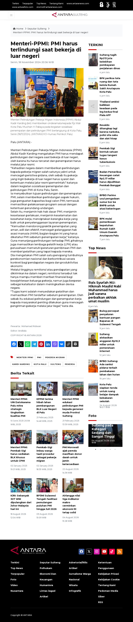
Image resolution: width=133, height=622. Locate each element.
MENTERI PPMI (25, 357)
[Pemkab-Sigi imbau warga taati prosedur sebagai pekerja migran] (47, 436)
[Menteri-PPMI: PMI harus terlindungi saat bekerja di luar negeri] (105, 267)
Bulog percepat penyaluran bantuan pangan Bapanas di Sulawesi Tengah (110, 317)
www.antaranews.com (78, 3)
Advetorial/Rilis (78, 562)
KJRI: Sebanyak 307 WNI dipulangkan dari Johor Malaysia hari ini (21, 502)
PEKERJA (70, 364)
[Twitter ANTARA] (107, 3)
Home (20, 28)
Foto (92, 416)
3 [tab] (105, 449)
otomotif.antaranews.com (49, 7)
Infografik (75, 590)
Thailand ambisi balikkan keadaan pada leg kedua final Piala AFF (109, 108)
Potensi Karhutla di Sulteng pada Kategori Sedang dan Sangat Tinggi (103, 427)
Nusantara (17, 590)
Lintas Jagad (47, 590)
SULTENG (55, 364)
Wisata (73, 585)
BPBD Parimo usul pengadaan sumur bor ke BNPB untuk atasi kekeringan (110, 202)
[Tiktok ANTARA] (108, 5)
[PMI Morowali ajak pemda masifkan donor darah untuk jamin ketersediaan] (73, 436)
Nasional (74, 579)
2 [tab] (100, 449)
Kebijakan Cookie (109, 579)
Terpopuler (27, 3)
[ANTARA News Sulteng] (69, 15)
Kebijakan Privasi (108, 573)
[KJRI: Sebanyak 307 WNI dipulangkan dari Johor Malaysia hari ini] (21, 485)
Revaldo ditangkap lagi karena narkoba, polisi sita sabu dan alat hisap (110, 132)
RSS (100, 602)
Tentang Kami (56, 3)
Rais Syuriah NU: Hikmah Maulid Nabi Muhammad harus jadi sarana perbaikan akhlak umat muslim (104, 292)
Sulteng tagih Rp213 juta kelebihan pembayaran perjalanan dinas (110, 61)
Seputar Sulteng (37, 28)
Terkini (15, 3)
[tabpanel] (105, 435)
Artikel (44, 596)
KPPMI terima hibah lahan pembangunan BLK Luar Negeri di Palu (46, 406)
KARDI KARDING (21, 364)
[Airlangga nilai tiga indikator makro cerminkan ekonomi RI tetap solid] (73, 485)
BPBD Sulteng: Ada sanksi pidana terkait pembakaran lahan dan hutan (110, 368)
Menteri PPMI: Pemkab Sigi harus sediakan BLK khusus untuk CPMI (20, 454)
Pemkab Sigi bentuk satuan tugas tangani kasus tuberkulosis (109, 155)
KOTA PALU (40, 364)
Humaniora (46, 585)
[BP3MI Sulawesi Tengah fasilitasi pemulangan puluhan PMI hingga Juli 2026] (47, 485)
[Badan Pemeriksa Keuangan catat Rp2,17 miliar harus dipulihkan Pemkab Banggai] (93, 176)
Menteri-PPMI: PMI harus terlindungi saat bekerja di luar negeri (50, 32)
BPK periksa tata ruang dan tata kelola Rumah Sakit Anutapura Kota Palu (110, 85)
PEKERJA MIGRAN (55, 357)
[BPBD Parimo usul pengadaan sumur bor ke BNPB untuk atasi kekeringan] (93, 199)
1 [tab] (95, 449)
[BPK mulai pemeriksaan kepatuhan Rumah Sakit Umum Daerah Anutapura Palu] (93, 223)
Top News (41, 3)
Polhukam (46, 568)
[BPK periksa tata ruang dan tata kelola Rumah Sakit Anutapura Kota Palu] (93, 83)
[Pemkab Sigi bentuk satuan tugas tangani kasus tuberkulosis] (93, 153)
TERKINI (95, 45)
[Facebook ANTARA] (101, 3)
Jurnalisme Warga (80, 573)
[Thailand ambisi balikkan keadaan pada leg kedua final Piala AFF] (93, 106)
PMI (39, 357)
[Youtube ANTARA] (101, 5)
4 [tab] (110, 449)
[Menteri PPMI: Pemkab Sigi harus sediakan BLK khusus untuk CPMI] (21, 436)
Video (14, 585)
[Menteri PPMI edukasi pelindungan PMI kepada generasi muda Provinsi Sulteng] (73, 388)
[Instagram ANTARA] (114, 3)
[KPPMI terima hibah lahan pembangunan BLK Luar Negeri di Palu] (47, 388)
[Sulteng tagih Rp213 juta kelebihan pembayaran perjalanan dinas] (93, 59)
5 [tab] (115, 449)
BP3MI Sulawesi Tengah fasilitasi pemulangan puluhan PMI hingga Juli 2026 (46, 502)
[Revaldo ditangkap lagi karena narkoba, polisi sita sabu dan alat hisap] (93, 129)
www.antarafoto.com (22, 7)
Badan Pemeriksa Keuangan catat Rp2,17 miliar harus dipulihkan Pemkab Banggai (110, 178)
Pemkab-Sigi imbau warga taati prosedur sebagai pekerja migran (46, 454)
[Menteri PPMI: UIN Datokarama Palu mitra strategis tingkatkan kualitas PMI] (21, 388)
